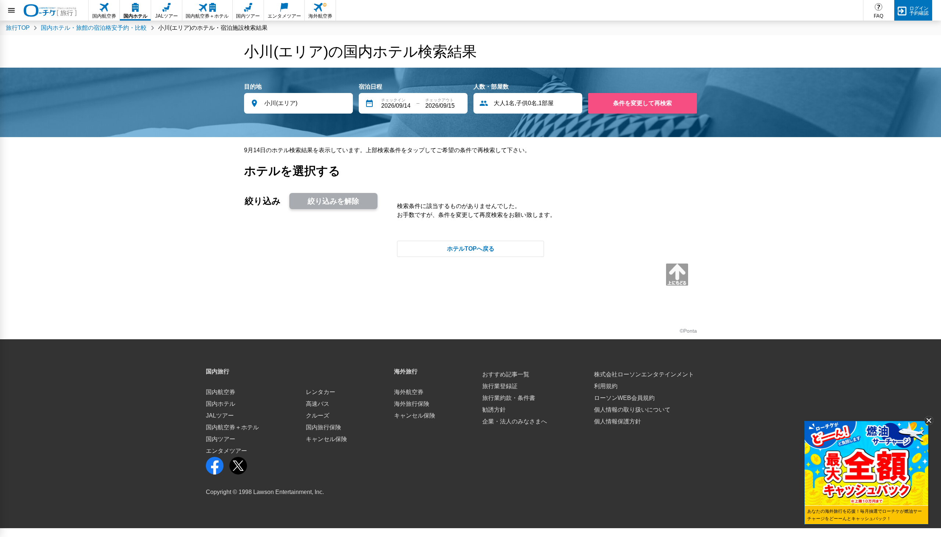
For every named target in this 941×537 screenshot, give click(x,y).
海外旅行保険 (411, 404)
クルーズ (317, 415)
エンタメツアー (226, 451)
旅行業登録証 (500, 386)
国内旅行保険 (323, 427)
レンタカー (320, 392)
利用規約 (606, 386)
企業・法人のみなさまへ (514, 421)
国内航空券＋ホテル (232, 427)
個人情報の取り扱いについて (632, 410)
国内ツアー (220, 439)
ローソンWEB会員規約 (624, 398)
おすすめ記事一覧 (505, 374)
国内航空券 (220, 392)
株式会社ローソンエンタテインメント (644, 374)
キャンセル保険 (326, 439)
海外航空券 (408, 392)
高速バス (317, 404)
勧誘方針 (494, 410)
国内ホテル (220, 404)
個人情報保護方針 (617, 421)
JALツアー (220, 415)
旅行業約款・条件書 (508, 398)
